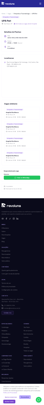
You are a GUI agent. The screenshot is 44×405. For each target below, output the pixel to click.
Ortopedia (5, 337)
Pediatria (4, 331)
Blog (3, 241)
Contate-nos (7, 313)
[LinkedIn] (17, 219)
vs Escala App (6, 363)
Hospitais (26, 347)
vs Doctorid (5, 366)
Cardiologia (5, 327)
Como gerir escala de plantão (11, 274)
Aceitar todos (9, 401)
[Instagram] (14, 219)
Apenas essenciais (11, 397)
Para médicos (6, 257)
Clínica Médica (6, 334)
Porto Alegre (27, 341)
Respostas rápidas (7, 378)
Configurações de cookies (9, 290)
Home (3, 14)
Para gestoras (6, 251)
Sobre (3, 231)
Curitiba (26, 337)
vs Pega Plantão (6, 359)
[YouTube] (3, 219)
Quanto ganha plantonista (10, 270)
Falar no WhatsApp (23, 178)
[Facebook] (6, 219)
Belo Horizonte (28, 334)
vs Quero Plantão (7, 369)
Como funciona (6, 381)
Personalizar (25, 397)
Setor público (6, 261)
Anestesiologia (6, 344)
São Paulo (27, 327)
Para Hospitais (6, 235)
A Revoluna (5, 228)
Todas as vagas (28, 351)
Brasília (26, 344)
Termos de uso (6, 283)
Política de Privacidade (10, 393)
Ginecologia (5, 341)
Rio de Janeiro (28, 331)
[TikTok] (10, 219)
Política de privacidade (8, 286)
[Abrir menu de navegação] (40, 4)
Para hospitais (6, 254)
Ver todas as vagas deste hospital (26, 24)
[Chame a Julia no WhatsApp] (39, 400)
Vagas (9, 14)
